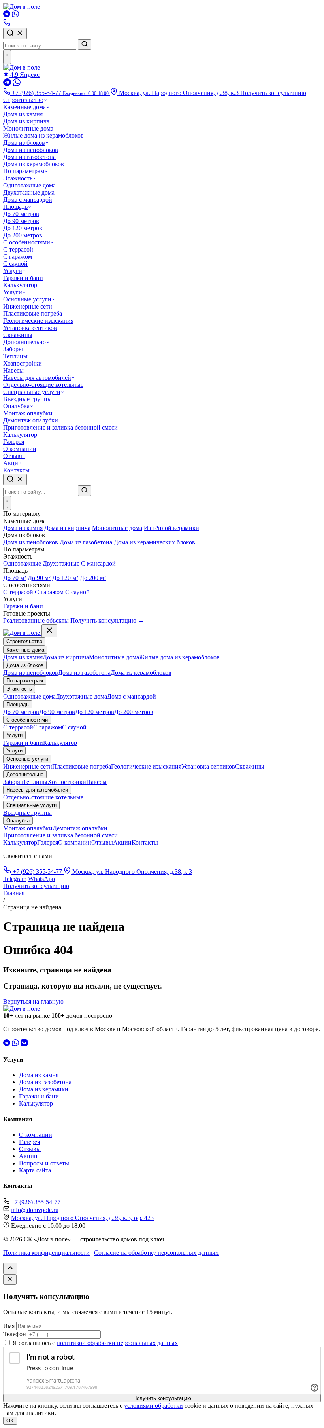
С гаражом (17, 256)
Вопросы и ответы (44, 1163)
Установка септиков (30, 327)
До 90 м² (39, 577)
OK (10, 1421)
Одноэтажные (22, 563)
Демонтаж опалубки (30, 420)
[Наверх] (10, 1268)
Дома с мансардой (27, 199)
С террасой (18, 249)
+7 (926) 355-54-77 (37, 871)
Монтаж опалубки (28, 413)
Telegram (14, 878)
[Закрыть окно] (10, 1279)
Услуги (12, 270)
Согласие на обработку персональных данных (156, 1252)
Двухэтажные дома (29, 192)
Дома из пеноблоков (30, 149)
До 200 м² (93, 577)
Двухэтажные (61, 563)
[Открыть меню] (7, 57)
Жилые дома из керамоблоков (43, 135)
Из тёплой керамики (171, 528)
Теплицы (15, 356)
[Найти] (84, 44)
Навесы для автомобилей (37, 377)
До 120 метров (22, 228)
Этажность (17, 178)
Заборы (13, 349)
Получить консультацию (273, 92)
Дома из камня (23, 114)
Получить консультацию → (107, 620)
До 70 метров (21, 213)
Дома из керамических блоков (154, 542)
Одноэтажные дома (29, 185)
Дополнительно (24, 342)
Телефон (14, 1334)
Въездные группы (27, 399)
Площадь (15, 206)
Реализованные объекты (36, 620)
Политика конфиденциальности (46, 1252)
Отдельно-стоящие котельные (43, 384)
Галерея (13, 441)
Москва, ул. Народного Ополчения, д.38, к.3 (178, 92)
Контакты (16, 470)
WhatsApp (41, 878)
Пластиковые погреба (32, 313)
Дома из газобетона (29, 156)
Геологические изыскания (38, 320)
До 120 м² (65, 577)
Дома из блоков (24, 142)
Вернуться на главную (33, 1001)
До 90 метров (21, 221)
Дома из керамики (43, 1089)
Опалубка (16, 406)
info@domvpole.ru (34, 1209)
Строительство (23, 100)
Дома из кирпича (26, 121)
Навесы (13, 370)
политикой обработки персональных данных (117, 1342)
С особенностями (26, 242)
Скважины (17, 334)
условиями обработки (153, 1405)
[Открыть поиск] (15, 479)
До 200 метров (22, 235)
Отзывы (14, 456)
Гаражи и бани (23, 278)
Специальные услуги (31, 391)
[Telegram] (7, 15)
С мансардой (98, 563)
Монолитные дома (28, 128)
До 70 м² (14, 577)
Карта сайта (35, 1170)
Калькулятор (20, 285)
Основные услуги (27, 299)
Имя (9, 1325)
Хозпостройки (22, 363)
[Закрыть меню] (49, 630)
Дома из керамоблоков (33, 164)
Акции (12, 463)
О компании (19, 448)
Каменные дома (24, 107)
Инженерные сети (27, 306)
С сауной (15, 263)
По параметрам (23, 171)
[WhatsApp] (15, 15)
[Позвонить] (6, 24)
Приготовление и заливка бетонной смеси (60, 427)
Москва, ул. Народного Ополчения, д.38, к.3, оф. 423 (82, 1217)
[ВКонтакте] (24, 1044)
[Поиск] (15, 33)
